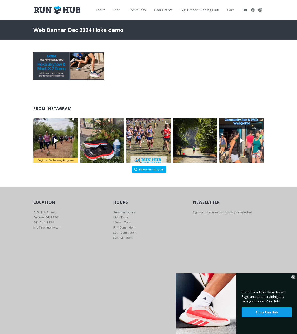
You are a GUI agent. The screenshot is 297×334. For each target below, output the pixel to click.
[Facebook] (252, 10)
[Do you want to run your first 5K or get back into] (55, 140)
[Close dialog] (293, 277)
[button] (107, 10)
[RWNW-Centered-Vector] (57, 10)
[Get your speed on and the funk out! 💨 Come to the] (102, 140)
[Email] (245, 10)
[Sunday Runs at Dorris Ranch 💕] (195, 140)
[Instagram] (260, 10)
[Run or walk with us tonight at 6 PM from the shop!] (241, 140)
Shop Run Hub (266, 312)
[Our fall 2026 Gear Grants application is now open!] (148, 140)
